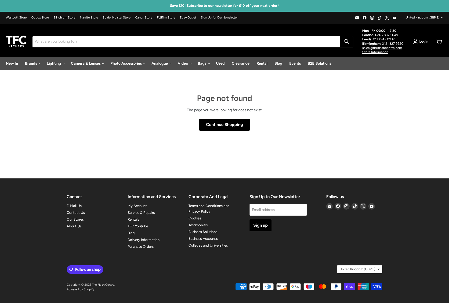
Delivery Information (143, 240)
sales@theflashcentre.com (382, 48)
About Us (74, 226)
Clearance (241, 63)
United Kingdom (422, 17)
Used (220, 63)
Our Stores (75, 219)
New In (12, 63)
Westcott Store (16, 17)
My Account (137, 206)
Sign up (260, 225)
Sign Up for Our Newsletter (219, 17)
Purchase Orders (141, 246)
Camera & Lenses (86, 63)
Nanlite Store (89, 17)
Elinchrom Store (64, 17)
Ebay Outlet (188, 17)
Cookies (194, 218)
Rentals (133, 219)
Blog (278, 63)
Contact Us (76, 213)
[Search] (346, 41)
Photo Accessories (126, 63)
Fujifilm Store (166, 17)
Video (183, 63)
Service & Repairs (141, 213)
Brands (31, 63)
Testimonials (198, 225)
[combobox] (186, 41)
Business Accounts (203, 238)
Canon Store (143, 17)
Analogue (160, 63)
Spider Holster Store (116, 17)
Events (295, 63)
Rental (262, 63)
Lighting (54, 63)
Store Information (375, 52)
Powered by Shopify (80, 289)
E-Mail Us (74, 206)
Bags (202, 63)
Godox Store (40, 17)
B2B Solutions (319, 63)
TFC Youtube (138, 226)
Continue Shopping (224, 124)
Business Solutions (202, 232)
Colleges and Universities (208, 245)
